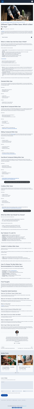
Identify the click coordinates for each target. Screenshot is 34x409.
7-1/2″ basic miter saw (14, 270)
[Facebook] (12, 407)
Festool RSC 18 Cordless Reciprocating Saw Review (8, 348)
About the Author (3, 400)
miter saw (2, 31)
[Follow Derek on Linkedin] (18, 343)
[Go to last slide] (2, 364)
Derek (17, 334)
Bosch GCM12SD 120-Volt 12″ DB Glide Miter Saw (8, 179)
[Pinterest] (18, 407)
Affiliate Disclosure (14, 400)
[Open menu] (32, 1)
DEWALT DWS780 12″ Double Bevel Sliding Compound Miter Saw (10, 178)
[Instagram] (15, 407)
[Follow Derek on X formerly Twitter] (15, 343)
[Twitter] (14, 407)
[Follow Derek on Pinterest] (19, 343)
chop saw (2, 305)
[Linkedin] (21, 407)
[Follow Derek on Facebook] (14, 343)
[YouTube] (17, 407)
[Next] (31, 364)
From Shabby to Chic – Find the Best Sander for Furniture (25, 348)
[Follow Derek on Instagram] (17, 343)
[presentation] (8, 360)
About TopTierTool (9, 400)
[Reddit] (20, 407)
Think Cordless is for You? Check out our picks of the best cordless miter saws (17, 210)
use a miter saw (4, 58)
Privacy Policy (23, 400)
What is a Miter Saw (7, 41)
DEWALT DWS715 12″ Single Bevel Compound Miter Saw (9, 128)
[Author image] (1, 28)
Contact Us (19, 400)
